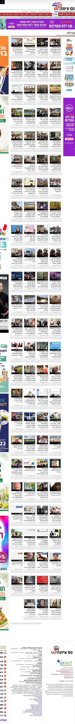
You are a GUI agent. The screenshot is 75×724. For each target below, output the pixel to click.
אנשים (41, 14)
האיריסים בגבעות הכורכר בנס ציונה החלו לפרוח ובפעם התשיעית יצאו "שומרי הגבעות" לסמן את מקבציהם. (42, 277)
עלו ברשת (21, 648)
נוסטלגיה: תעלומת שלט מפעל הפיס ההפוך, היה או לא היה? (30, 556)
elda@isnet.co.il (68, 668)
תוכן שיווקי (39, 657)
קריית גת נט (39, 691)
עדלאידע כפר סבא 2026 (36, 705)
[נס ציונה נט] (62, 646)
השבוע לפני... (38, 654)
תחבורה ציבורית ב (18, 682)
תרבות (16, 14)
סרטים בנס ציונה (38, 704)
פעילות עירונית (58, 17)
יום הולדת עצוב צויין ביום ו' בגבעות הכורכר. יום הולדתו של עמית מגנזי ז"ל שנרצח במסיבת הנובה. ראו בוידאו (42, 183)
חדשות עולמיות (36, 640)
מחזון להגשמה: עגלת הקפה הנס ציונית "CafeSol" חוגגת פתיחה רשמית (55, 41)
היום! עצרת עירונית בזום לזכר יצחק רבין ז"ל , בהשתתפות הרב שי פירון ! (17, 485)
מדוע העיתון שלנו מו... (30, 485)
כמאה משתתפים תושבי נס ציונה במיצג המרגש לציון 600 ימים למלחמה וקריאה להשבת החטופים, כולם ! (29, 113)
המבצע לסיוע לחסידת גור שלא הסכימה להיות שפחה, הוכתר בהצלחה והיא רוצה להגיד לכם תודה (55, 254)
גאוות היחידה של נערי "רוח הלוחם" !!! (16, 554)
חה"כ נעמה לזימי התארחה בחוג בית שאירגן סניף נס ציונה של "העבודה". (17, 322)
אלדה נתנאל (54, 664)
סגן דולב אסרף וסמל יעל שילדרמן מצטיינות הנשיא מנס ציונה (43, 602)
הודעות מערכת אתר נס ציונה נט (32, 679)
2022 (25, 613)
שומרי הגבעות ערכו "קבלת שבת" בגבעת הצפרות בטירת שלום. (17, 205)
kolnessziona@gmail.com (63, 661)
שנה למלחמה (38, 682)
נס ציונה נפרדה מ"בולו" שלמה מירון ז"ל (17, 437)
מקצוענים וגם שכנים (25, 657)
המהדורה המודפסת (37, 675)
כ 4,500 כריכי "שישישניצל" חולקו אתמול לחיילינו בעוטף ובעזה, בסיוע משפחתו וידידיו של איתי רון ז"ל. (56, 137)
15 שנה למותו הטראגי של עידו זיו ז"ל (56, 460)
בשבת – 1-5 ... (18, 392)
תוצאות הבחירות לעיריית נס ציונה (34, 701)
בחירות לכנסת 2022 (37, 680)
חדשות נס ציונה (25, 676)
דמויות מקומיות (38, 651)
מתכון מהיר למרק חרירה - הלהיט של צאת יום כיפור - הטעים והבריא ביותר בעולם (55, 205)
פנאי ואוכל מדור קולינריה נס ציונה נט (31, 665)
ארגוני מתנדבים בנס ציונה (27, 17)
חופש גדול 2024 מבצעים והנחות (20, 681)
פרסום (40, 694)
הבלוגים (40, 676)
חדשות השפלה (23, 639)
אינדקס (40, 664)
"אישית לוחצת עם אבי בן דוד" (35, 659)
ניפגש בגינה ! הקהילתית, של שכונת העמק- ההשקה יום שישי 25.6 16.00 (17, 368)
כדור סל (34, 646)
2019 (15, 613)
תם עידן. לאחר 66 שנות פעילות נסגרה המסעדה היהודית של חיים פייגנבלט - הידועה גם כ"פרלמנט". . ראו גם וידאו (29, 207)
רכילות (40, 648)
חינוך (71, 17)
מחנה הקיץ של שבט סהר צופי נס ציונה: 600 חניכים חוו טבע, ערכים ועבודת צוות (55, 111)
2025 (36, 613)
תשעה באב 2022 (18, 679)
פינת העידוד (39, 674)
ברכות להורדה (32, 677)
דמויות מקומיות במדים (16, 651)
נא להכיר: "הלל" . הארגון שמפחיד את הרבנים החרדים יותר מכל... (29, 88)
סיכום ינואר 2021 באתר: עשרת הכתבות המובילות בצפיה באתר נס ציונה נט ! (16, 462)
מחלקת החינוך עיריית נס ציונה (34, 669)
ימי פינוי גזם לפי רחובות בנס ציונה (34, 700)
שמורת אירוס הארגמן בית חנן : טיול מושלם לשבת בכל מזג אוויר (55, 158)
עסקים (33, 657)
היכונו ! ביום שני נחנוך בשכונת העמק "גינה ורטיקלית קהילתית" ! (56, 532)
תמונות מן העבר (20, 654)
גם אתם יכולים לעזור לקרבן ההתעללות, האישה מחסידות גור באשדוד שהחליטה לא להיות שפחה (43, 254)
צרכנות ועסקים (37, 656)
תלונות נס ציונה (27, 662)
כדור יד (28, 646)
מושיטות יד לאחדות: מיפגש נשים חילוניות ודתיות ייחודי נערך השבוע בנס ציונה (16, 252)
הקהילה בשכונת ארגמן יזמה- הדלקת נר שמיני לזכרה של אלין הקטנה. (17, 275)
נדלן (26, 14)
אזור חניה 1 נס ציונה (37, 703)
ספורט (61, 14)
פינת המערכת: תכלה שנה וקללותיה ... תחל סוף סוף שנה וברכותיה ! (29, 509)
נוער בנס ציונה (7, 14)
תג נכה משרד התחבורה (36, 696)
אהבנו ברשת (27, 675)
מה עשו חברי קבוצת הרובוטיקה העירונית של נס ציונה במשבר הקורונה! (42, 485)
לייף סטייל (33, 14)
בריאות (66, 17)
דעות (22, 14)
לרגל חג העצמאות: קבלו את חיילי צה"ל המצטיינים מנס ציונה (56, 602)
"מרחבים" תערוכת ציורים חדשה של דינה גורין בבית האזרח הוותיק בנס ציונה (55, 368)
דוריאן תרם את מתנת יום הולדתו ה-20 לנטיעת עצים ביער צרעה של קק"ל (17, 532)
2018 (12, 613)
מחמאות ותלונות (37, 661)
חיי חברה (48, 14)
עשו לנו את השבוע (28, 651)
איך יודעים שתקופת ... (17, 298)
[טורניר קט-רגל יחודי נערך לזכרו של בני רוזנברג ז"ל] (20, 497)
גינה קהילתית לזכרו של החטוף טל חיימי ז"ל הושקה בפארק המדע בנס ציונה (43, 135)
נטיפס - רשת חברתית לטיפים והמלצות (32, 686)
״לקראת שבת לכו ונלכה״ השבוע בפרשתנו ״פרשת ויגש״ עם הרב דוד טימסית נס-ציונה (29, 64)
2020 (19, 613)
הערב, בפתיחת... (18, 415)
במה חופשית (23, 659)
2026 (39, 613)
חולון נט (40, 693)
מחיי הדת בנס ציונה (41, 17)
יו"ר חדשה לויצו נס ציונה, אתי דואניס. (56, 554)
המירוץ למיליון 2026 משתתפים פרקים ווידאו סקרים (29, 683)
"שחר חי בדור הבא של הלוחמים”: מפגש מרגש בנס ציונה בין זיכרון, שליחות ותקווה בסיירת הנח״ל (42, 66)
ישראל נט (39, 688)
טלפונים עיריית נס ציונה (35, 668)
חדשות (67, 14)
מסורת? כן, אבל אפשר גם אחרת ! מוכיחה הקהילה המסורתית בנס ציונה (17, 135)
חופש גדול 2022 (23, 677)
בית (73, 14)
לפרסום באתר (24, 11)
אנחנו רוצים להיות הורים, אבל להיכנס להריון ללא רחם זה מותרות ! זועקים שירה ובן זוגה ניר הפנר (30, 534)
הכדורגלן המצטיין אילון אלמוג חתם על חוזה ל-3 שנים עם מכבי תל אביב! (17, 579)
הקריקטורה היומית (28, 682)
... (60, 183)
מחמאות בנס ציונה (37, 662)
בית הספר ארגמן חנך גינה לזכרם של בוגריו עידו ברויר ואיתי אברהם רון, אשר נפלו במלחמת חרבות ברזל (17, 113)
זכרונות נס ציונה (29, 654)
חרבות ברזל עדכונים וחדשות (34, 673)
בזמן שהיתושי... (18, 158)
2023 (29, 613)
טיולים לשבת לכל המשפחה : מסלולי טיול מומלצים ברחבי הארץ (42, 532)
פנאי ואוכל (39, 667)
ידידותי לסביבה (37, 647)
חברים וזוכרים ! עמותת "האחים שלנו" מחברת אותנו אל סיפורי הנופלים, (30, 415)
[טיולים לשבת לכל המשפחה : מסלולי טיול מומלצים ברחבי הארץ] (42, 521)
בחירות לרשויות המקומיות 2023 (33, 670)
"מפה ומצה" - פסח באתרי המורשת (56, 179)
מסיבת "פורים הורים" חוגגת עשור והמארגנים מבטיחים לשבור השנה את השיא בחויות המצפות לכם (56, 277)
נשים (21, 675)
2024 (32, 613)
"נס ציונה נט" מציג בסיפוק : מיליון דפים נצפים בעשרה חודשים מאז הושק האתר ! (55, 392)
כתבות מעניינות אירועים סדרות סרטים (20, 680)
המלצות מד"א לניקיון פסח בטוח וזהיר (30, 250)
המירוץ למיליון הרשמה (36, 698)
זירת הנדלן (33, 676)
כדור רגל (40, 646)
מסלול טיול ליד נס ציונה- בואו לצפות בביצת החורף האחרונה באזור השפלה (30, 439)
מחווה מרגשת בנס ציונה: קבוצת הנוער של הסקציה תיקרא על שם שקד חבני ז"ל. (55, 88)
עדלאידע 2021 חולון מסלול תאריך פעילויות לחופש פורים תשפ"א (43, 579)
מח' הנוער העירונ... (56, 439)
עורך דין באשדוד (38, 690)
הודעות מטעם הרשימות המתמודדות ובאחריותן (30, 671)
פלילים (40, 639)
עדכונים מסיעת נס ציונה (36, 681)
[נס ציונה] (63, 12)
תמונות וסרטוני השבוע (31, 648)
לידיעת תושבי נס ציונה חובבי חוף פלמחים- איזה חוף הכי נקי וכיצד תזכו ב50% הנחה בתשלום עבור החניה (42, 394)
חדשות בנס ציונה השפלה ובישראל (32, 638)
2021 (22, 613)
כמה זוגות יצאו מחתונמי (36, 695)
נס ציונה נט (71, 25)
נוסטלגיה (39, 653)
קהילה (55, 14)
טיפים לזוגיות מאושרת (36, 697)
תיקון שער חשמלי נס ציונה (35, 689)
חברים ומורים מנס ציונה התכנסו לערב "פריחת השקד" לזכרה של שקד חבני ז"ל (16, 64)
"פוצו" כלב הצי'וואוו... (56, 485)
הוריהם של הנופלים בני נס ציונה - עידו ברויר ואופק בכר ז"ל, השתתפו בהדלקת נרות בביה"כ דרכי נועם (42, 160)
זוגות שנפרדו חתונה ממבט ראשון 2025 (32, 702)
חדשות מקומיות (33, 639)
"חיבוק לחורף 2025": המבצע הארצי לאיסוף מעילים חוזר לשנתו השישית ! (43, 88)
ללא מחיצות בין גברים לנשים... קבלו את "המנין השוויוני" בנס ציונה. (30, 298)
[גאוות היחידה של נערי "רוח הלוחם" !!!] (20, 543)
